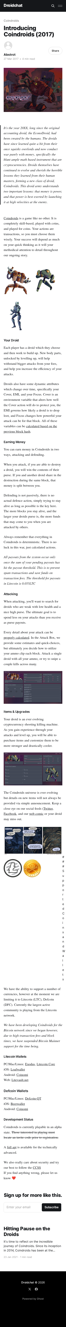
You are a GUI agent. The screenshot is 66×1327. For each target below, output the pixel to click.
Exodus (30, 1064)
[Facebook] (36, 1289)
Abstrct (10, 54)
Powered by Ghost (33, 1298)
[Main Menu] (60, 6)
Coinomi (22, 1074)
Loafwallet (18, 1069)
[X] (29, 1289)
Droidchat (13, 5)
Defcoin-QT (33, 1098)
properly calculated (16, 637)
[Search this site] (53, 6)
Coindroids (11, 20)
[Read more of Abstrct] (8, 45)
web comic (36, 813)
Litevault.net (20, 1080)
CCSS (37, 1167)
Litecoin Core (46, 1064)
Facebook (10, 813)
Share (55, 50)
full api (11, 1147)
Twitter (48, 808)
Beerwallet (18, 1103)
